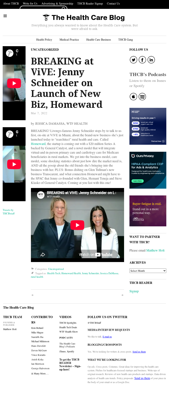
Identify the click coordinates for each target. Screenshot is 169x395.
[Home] (83, 18)
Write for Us (30, 3)
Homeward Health (71, 273)
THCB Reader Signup (90, 3)
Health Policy (44, 39)
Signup (134, 291)
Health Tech (53, 273)
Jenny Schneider (90, 273)
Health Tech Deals (68, 327)
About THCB (11, 3)
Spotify (70, 351)
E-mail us (107, 336)
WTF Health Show (68, 331)
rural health (37, 277)
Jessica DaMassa (109, 273)
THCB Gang (125, 39)
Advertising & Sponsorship (57, 3)
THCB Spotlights (67, 322)
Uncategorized (45, 49)
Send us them (139, 351)
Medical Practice (69, 39)
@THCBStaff (94, 322)
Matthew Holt (155, 250)
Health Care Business (98, 39)
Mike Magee (37, 332)
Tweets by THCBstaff (9, 211)
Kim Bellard (37, 327)
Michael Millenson (40, 341)
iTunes (62, 351)
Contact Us (113, 3)
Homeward (38, 143)
